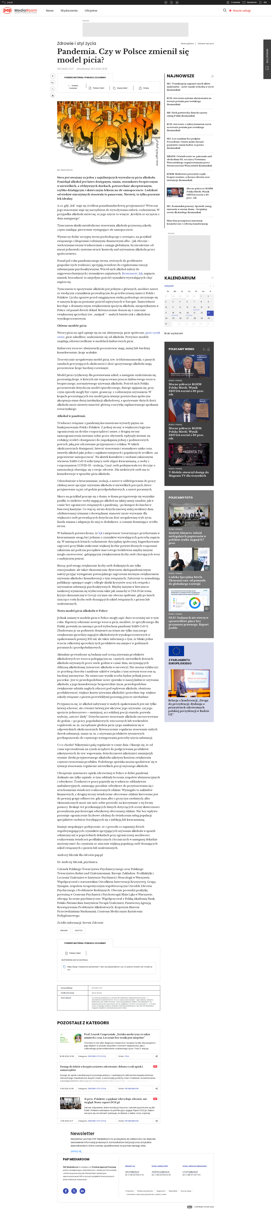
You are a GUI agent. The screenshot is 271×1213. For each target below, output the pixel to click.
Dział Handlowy (160, 1166)
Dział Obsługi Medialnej (195, 1166)
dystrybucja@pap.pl (160, 1172)
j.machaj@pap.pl (190, 1172)
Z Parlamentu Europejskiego (180, 661)
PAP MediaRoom (131, 1088)
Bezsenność (129, 273)
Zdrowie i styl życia (206, 43)
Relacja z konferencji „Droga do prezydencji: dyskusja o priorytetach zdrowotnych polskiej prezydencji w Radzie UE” (188, 707)
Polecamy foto (181, 498)
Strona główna (187, 43)
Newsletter (267, 56)
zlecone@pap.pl (132, 1172)
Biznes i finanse (175, 529)
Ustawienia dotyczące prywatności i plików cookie (146, 1194)
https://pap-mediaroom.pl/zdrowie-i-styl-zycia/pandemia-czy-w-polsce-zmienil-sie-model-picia (109, 968)
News (50, 11)
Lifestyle (78, 930)
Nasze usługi (242, 11)
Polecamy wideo (181, 349)
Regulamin (161, 1191)
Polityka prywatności (145, 1191)
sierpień (169, 286)
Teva (127, 1056)
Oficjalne (91, 11)
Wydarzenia (69, 11)
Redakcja (130, 1166)
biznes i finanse (175, 380)
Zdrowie (64, 930)
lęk (141, 273)
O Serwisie (129, 1191)
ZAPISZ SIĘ (76, 1151)
